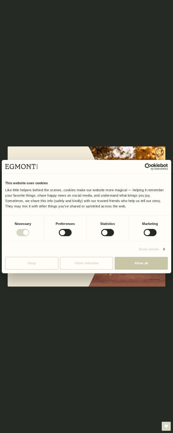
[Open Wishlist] (166, 426)
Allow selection (87, 263)
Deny (32, 263)
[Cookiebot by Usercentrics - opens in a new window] (148, 166)
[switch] (65, 232)
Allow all (141, 263)
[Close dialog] (160, 152)
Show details (149, 249)
